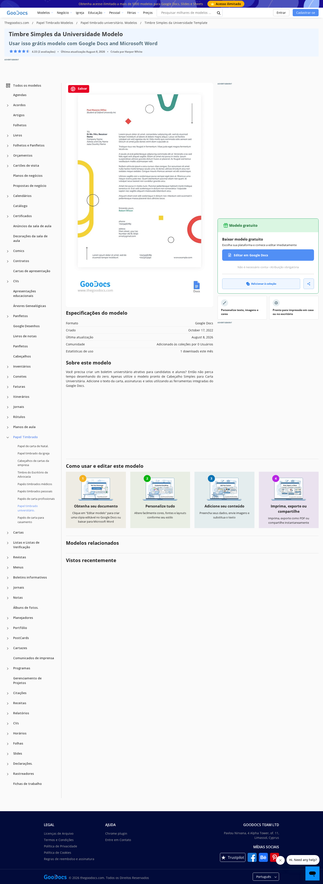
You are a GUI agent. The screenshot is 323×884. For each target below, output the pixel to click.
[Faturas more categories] (7, 387)
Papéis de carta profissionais (36, 499)
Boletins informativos (30, 577)
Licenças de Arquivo (58, 833)
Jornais (18, 407)
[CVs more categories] (7, 281)
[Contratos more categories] (7, 261)
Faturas (19, 386)
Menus (18, 567)
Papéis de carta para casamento (31, 520)
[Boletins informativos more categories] (7, 578)
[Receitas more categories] (7, 703)
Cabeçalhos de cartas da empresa (33, 463)
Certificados (22, 216)
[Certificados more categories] (7, 216)
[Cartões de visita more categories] (7, 166)
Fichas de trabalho (27, 784)
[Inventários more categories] (7, 367)
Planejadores (23, 618)
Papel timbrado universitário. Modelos (109, 23)
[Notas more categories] (7, 598)
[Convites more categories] (7, 377)
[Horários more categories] (7, 733)
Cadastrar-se (305, 13)
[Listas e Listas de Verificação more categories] (7, 543)
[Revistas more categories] (7, 557)
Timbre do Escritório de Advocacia (33, 474)
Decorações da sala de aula (30, 238)
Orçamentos (22, 155)
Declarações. (23, 763)
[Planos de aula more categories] (7, 427)
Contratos (21, 261)
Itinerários (21, 397)
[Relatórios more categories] (7, 713)
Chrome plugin (116, 833)
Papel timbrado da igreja (33, 453)
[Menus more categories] (7, 567)
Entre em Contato (118, 840)
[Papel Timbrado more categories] (7, 437)
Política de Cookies (57, 852)
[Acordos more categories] (7, 105)
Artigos (18, 115)
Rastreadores (23, 773)
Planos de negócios (27, 175)
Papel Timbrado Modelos (55, 23)
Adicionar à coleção (263, 284)
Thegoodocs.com (17, 23)
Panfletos (20, 316)
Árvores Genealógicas (29, 306)
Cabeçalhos (22, 356)
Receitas (19, 703)
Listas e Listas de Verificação (26, 544)
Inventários (22, 366)
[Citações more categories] (7, 693)
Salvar (82, 88)
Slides (17, 753)
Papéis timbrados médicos (35, 484)
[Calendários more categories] (7, 196)
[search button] (219, 12)
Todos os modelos (27, 85)
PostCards (21, 638)
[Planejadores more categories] (7, 618)
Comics (18, 251)
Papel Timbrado (25, 437)
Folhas (18, 743)
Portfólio (20, 628)
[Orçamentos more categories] (7, 156)
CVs (16, 281)
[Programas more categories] (7, 668)
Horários (19, 733)
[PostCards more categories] (7, 638)
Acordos (19, 105)
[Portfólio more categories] (7, 628)
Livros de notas (24, 336)
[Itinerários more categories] (7, 397)
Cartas (18, 532)
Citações (19, 693)
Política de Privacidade (60, 846)
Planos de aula (24, 427)
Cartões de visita (26, 165)
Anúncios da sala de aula (32, 226)
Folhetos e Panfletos (28, 145)
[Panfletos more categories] (7, 316)
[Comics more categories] (7, 251)
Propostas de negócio (29, 186)
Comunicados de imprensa (33, 658)
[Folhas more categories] (7, 744)
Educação (95, 13)
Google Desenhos (26, 326)
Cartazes (20, 648)
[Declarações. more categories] (7, 764)
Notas (18, 597)
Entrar (281, 13)
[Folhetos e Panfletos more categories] (7, 146)
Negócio (63, 13)
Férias (131, 13)
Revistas (19, 557)
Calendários (22, 196)
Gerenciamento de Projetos (27, 680)
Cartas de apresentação (31, 271)
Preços (148, 13)
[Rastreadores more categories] (7, 774)
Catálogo (20, 206)
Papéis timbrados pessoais (35, 491)
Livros (17, 135)
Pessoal (114, 13)
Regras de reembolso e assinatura (69, 859)
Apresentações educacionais (24, 293)
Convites (19, 376)
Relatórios (21, 713)
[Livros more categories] (7, 135)
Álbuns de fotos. (25, 607)
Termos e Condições (59, 840)
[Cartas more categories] (7, 533)
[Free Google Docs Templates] (17, 12)
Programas (21, 668)
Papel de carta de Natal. (33, 446)
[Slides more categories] (7, 754)
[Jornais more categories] (7, 407)
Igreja (80, 13)
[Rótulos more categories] (7, 417)
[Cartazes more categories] (7, 648)
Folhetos (19, 125)
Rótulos (19, 417)
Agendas (19, 95)
